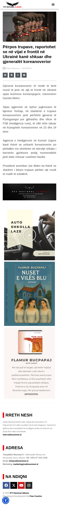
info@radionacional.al (18, 461)
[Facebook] (6, 485)
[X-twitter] (13, 485)
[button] (53, 4)
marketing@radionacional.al (25, 464)
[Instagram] (28, 485)
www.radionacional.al (12, 435)
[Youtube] (21, 485)
